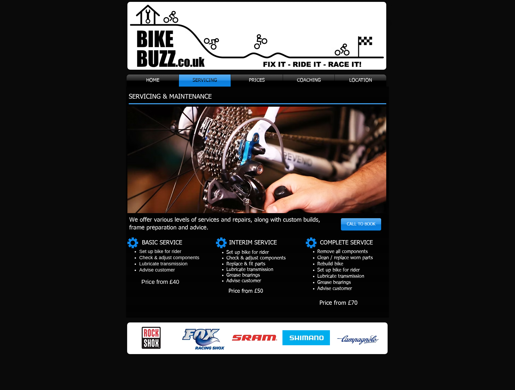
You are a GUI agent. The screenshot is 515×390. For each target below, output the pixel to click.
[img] (151, 338)
